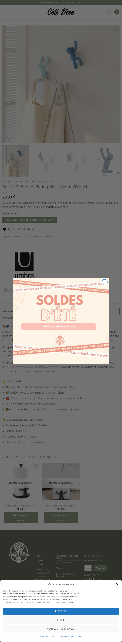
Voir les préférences (61, 628)
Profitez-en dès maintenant (59, 326)
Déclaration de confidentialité (69, 636)
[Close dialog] (104, 282)
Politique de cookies (47, 636)
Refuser (61, 619)
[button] (117, 584)
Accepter (61, 611)
